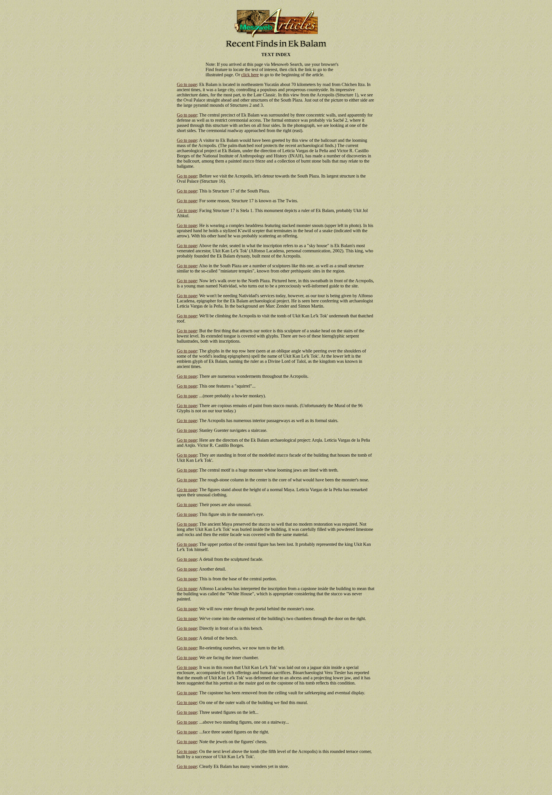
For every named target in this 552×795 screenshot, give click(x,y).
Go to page (187, 84)
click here (250, 74)
